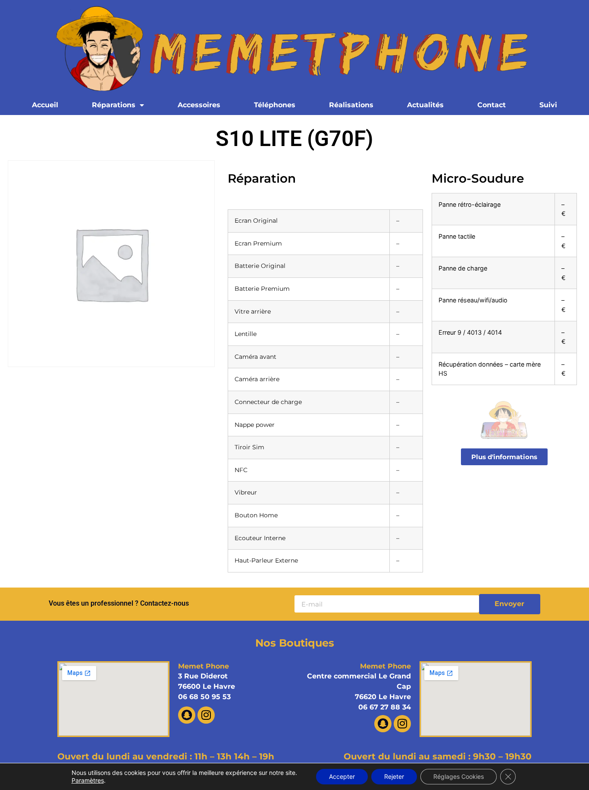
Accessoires (199, 105)
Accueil (45, 105)
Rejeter (394, 776)
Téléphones (274, 105)
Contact (491, 105)
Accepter (342, 776)
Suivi (548, 105)
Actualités (425, 105)
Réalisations (351, 105)
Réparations (113, 105)
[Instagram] (206, 715)
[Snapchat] (186, 715)
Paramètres (88, 780)
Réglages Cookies (458, 776)
